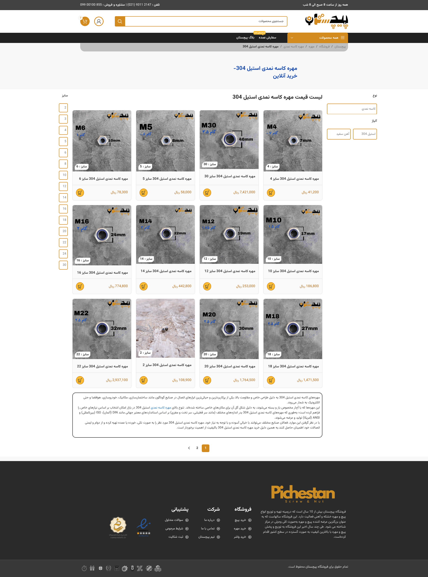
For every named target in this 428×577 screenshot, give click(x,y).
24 (64, 253)
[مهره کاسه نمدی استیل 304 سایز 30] (229, 139)
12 (64, 186)
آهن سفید (342, 134)
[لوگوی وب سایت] (326, 21)
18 (64, 220)
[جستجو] (120, 21)
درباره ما (209, 520)
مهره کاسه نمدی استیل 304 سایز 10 (293, 271)
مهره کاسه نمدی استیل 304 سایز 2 (167, 365)
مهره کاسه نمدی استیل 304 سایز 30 (229, 176)
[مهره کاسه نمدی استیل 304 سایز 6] (102, 140)
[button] (271, 192)
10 (64, 175)
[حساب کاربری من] (99, 21)
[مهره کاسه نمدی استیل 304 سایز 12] (229, 234)
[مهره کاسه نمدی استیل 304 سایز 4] (293, 140)
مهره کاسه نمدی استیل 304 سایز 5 (167, 179)
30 (64, 265)
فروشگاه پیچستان (317, 566)
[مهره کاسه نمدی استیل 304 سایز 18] (293, 329)
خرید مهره (240, 528)
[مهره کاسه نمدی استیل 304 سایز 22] (102, 329)
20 (64, 231)
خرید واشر (240, 537)
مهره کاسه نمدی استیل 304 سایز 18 (293, 366)
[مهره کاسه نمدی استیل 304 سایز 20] (229, 329)
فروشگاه (324, 46)
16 (64, 208)
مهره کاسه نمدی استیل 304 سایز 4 (294, 179)
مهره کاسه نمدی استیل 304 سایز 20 (229, 366)
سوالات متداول (174, 520)
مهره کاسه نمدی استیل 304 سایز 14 (166, 271)
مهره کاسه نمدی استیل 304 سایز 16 (102, 272)
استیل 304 (368, 134)
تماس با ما (208, 528)
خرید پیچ (240, 520)
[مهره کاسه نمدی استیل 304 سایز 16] (102, 235)
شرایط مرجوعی (174, 528)
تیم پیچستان (206, 537)
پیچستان (340, 46)
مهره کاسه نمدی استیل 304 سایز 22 (102, 366)
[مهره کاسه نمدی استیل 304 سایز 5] (165, 140)
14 (64, 197)
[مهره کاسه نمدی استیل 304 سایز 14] (165, 234)
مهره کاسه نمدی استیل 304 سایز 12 (229, 271)
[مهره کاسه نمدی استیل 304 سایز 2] (165, 328)
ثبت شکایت (176, 537)
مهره (311, 46)
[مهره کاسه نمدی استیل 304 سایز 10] (293, 234)
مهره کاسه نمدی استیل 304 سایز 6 (103, 179)
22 (64, 242)
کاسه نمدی (368, 108)
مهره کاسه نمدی (294, 46)
